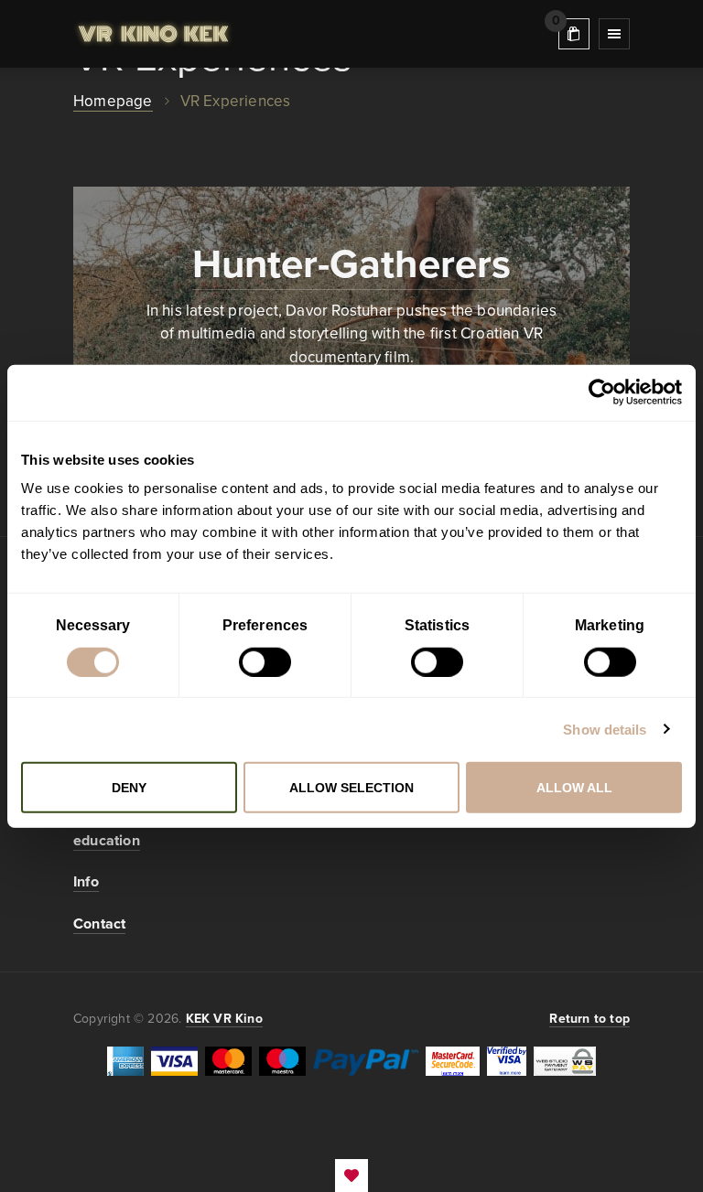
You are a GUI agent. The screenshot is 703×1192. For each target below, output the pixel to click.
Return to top (589, 1018)
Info (86, 882)
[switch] (265, 661)
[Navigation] (614, 33)
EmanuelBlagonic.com (351, 1175)
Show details (604, 728)
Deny (129, 787)
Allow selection (351, 787)
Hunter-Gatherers (351, 265)
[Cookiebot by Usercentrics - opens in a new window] (602, 392)
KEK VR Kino (153, 34)
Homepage (113, 101)
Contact (99, 924)
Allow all (574, 787)
